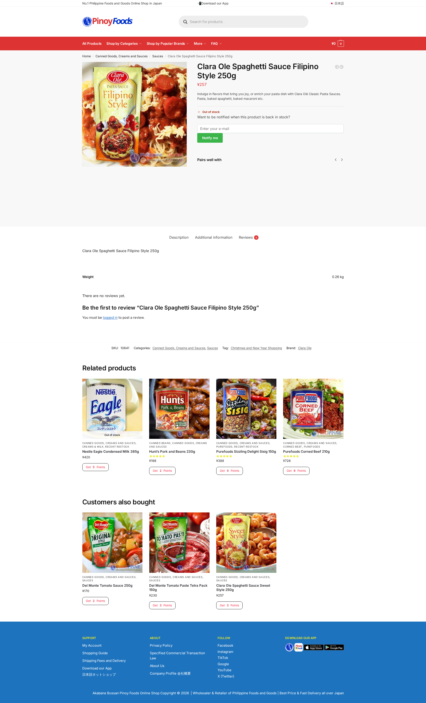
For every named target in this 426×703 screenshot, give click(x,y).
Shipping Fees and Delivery (104, 660)
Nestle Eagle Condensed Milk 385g (110, 451)
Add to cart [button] (179, 482)
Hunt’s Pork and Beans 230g (172, 451)
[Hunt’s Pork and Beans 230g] (179, 409)
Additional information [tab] (213, 237)
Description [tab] (179, 237)
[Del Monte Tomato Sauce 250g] (112, 542)
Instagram (225, 652)
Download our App (97, 668)
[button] (338, 43)
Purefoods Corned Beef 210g (306, 451)
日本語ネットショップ (99, 674)
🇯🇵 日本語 (337, 3)
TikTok (223, 658)
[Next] (342, 159)
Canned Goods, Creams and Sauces (121, 56)
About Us (157, 666)
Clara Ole (305, 348)
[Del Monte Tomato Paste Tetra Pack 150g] (179, 542)
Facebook (225, 645)
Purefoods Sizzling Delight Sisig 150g (246, 451)
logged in (110, 317)
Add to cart (274, 205)
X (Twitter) (226, 676)
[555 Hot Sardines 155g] (337, 67)
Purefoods (224, 446)
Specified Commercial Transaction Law (177, 655)
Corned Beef (292, 446)
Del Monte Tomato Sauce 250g (107, 585)
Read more (230, 191)
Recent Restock (117, 446)
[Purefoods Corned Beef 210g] (313, 409)
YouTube (224, 670)
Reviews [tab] (248, 237)
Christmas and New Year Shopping (256, 348)
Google (223, 664)
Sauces (157, 56)
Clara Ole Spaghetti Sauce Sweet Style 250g (243, 587)
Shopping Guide (95, 653)
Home (86, 56)
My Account (92, 645)
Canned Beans (159, 443)
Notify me (210, 138)
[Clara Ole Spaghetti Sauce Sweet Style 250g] (246, 542)
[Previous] (335, 159)
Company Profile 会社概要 (170, 673)
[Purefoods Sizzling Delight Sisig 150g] (246, 409)
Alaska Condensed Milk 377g (232, 173)
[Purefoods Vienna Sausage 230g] (341, 67)
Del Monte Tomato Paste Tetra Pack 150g (313, 182)
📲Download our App (213, 3)
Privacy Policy (161, 645)
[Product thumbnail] (210, 181)
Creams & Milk (93, 446)
